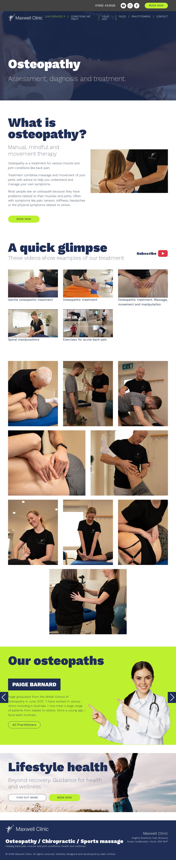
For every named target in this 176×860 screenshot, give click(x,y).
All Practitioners (24, 724)
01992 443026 (105, 5)
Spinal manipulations (23, 339)
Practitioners (141, 16)
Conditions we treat (81, 17)
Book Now (23, 219)
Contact (162, 16)
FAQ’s (122, 16)
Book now (64, 797)
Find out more (27, 797)
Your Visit (105, 17)
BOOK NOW (156, 5)
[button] (172, 697)
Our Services (54, 16)
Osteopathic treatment (80, 299)
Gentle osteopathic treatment (30, 299)
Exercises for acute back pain (85, 339)
